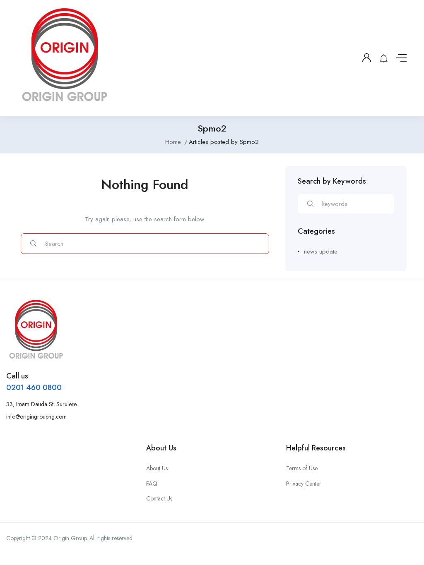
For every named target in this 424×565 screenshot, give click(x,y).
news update (320, 251)
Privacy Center (303, 483)
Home (173, 141)
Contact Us (159, 498)
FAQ (151, 483)
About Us (157, 468)
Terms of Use (302, 468)
